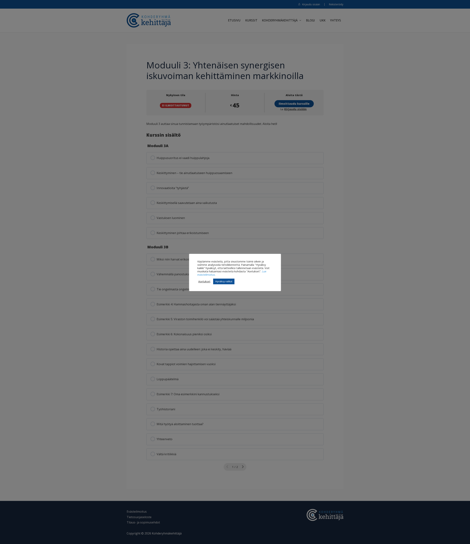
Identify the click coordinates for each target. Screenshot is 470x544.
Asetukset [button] (204, 281)
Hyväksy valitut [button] (223, 281)
